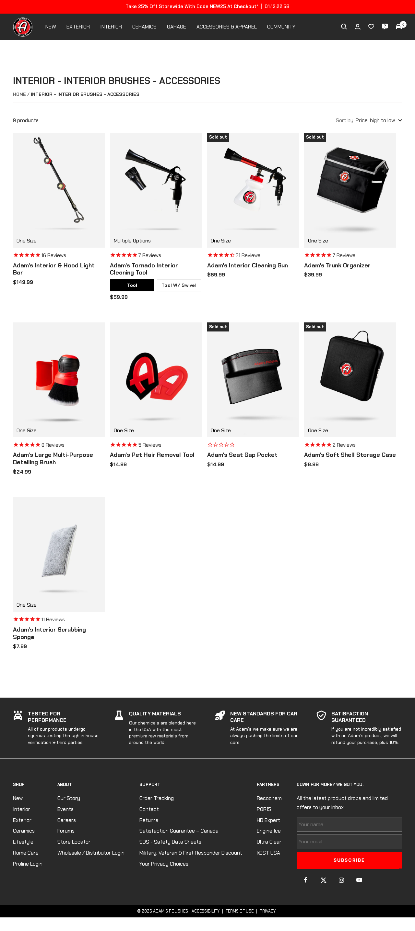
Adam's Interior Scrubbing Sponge (49, 633)
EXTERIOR (78, 26)
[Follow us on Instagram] (341, 880)
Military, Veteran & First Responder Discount (190, 852)
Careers (66, 820)
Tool (132, 285)
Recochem (269, 798)
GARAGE (176, 26)
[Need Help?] (385, 26)
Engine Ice (269, 830)
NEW (50, 26)
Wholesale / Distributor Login (90, 852)
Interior (21, 809)
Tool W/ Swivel (178, 285)
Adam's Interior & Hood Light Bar (54, 269)
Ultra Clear (269, 841)
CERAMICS (144, 26)
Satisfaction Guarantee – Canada (179, 830)
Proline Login (27, 863)
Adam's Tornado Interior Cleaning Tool (144, 269)
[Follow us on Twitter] (323, 880)
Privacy (268, 911)
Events (65, 809)
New (18, 798)
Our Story (68, 798)
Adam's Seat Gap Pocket (242, 455)
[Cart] (399, 26)
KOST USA (268, 852)
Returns (148, 820)
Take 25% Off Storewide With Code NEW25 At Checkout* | (207, 6)
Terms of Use (240, 911)
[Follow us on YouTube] (359, 880)
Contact (149, 809)
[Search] (344, 26)
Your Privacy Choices (163, 863)
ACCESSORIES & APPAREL (226, 26)
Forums (66, 830)
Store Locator (73, 841)
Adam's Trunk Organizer (337, 265)
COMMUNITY (281, 26)
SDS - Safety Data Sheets (170, 841)
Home (19, 94)
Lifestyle (23, 841)
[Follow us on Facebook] (305, 880)
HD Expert (268, 820)
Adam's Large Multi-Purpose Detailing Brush (53, 458)
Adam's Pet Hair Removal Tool (152, 455)
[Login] (358, 26)
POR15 (264, 809)
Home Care (26, 852)
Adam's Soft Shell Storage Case (350, 455)
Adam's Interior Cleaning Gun (247, 265)
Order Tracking (156, 798)
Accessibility (205, 911)
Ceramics (24, 830)
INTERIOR (111, 26)
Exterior (22, 820)
